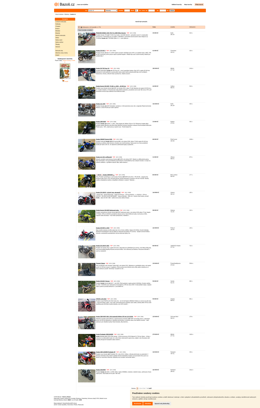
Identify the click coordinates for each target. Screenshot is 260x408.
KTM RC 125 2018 (101, 299)
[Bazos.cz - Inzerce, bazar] (64, 5)
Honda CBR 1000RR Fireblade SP (105, 352)
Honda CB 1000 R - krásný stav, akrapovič (108, 192)
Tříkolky (57, 44)
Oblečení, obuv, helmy (61, 53)
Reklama (78, 398)
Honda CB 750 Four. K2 (102, 68)
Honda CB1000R (101, 370)
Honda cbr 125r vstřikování (104, 157)
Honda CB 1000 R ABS (102, 245)
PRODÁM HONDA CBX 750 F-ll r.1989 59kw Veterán (111, 33)
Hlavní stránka (59, 14)
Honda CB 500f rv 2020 (102, 228)
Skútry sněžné (59, 42)
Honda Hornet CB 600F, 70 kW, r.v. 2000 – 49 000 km (111, 86)
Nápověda (57, 398)
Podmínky (84, 398)
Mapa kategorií (58, 403)
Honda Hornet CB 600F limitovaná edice (107, 210)
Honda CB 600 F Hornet (103, 281)
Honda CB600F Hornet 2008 (104, 139)
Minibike (57, 31)
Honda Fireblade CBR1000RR (104, 334)
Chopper (57, 26)
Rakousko (81, 404)
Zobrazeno (192, 27)
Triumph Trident (100, 263)
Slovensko (70, 404)
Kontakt (73, 398)
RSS (97, 398)
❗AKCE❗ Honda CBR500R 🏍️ (105, 175)
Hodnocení (68, 398)
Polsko (75, 404)
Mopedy (57, 33)
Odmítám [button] (148, 403)
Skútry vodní (58, 40)
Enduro (57, 28)
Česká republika (62, 404)
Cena (154, 27)
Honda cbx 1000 (100, 104)
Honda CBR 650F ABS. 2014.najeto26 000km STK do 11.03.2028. (114, 316)
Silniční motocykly (60, 35)
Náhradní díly (59, 50)
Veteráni (57, 47)
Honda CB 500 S (100, 50)
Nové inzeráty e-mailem (85, 30)
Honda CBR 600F (101, 121)
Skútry (57, 37)
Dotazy (62, 398)
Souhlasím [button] (137, 403)
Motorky (67, 14)
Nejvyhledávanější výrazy (70, 403)
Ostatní (57, 55)
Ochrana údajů (92, 398)
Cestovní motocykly (60, 21)
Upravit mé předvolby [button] (162, 403)
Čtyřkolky (58, 24)
